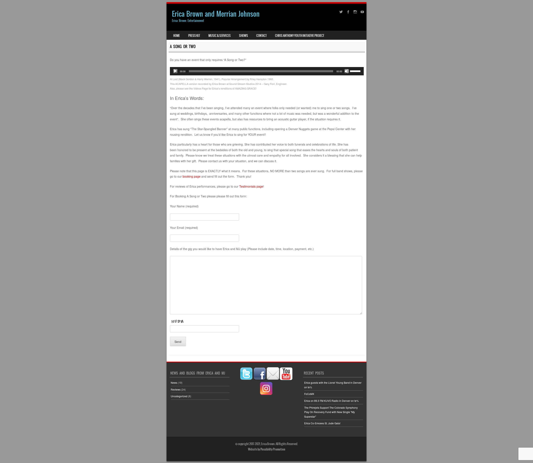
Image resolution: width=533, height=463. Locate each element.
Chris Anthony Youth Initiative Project (299, 35)
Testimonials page (251, 186)
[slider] (356, 71)
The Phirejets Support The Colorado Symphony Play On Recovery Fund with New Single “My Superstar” (331, 412)
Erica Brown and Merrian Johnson (216, 14)
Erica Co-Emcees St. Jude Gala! (322, 423)
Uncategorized (179, 396)
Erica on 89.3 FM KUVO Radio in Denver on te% (331, 400)
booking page (191, 176)
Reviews (176, 389)
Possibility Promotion (272, 449)
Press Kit (194, 35)
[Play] (175, 71)
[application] (267, 71)
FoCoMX (309, 394)
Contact (261, 35)
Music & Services (219, 35)
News (174, 382)
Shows (243, 35)
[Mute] (347, 71)
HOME (176, 35)
